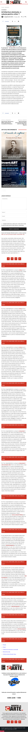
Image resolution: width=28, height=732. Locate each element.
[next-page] (5, 190)
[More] (18, 21)
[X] (19, 258)
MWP (16, 729)
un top (20, 270)
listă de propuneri (10, 545)
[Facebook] (8, 258)
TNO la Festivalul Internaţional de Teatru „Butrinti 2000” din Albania (21, 123)
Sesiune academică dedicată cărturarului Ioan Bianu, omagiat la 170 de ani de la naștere (14, 156)
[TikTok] (16, 258)
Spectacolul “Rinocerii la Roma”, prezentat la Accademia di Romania (7, 122)
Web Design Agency (9, 729)
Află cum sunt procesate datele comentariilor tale (12, 234)
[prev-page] (2, 190)
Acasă (2, 7)
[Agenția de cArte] (2, 17)
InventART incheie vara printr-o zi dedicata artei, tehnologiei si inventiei (14, 185)
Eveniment (7, 7)
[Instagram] (12, 258)
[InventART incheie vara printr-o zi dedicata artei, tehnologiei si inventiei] (14, 174)
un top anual (22, 431)
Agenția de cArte (9, 16)
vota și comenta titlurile (17, 514)
